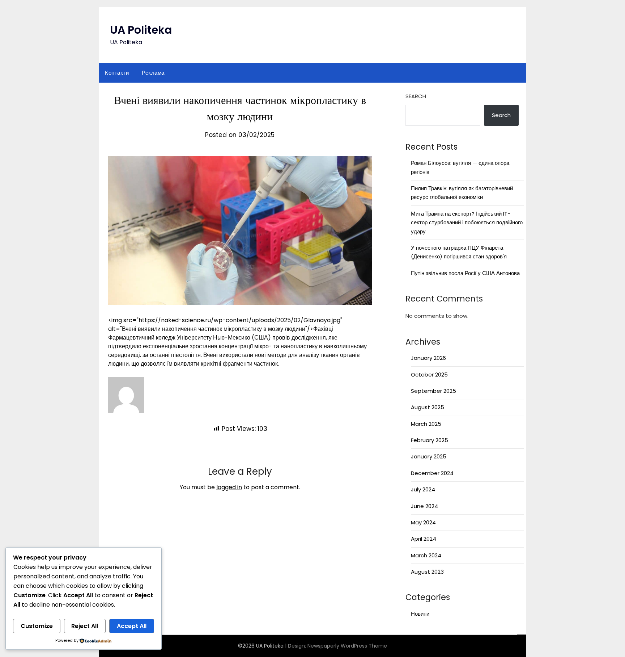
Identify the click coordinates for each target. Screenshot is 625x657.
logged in (229, 487)
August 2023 (427, 571)
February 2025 (429, 440)
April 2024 (423, 538)
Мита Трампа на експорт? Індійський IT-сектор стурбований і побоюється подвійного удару (467, 222)
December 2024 (432, 473)
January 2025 (428, 456)
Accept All (131, 626)
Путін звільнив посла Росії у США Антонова (465, 273)
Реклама (153, 72)
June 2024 (424, 506)
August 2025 (427, 407)
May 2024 (423, 522)
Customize (37, 626)
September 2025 (433, 391)
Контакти (117, 72)
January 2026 (428, 358)
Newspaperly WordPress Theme (347, 645)
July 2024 (423, 489)
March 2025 (426, 424)
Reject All (84, 626)
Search (415, 96)
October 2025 (429, 374)
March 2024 (426, 555)
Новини (420, 614)
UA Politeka (141, 30)
